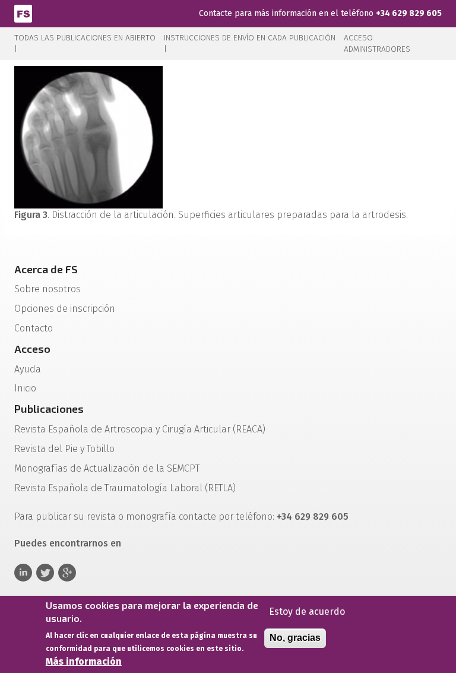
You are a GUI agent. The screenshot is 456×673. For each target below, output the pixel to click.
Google (67, 573)
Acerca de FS (46, 269)
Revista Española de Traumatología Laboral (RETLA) (125, 488)
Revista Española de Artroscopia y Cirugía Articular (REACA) (139, 429)
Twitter (45, 573)
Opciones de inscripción (64, 308)
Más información (84, 661)
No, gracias (295, 638)
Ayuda (27, 369)
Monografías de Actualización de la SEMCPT (107, 468)
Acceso (32, 348)
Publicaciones (49, 408)
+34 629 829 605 (409, 13)
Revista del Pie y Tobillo (64, 448)
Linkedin (23, 573)
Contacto (33, 328)
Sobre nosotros (47, 289)
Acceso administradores (377, 43)
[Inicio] (23, 12)
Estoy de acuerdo (307, 611)
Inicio (25, 388)
